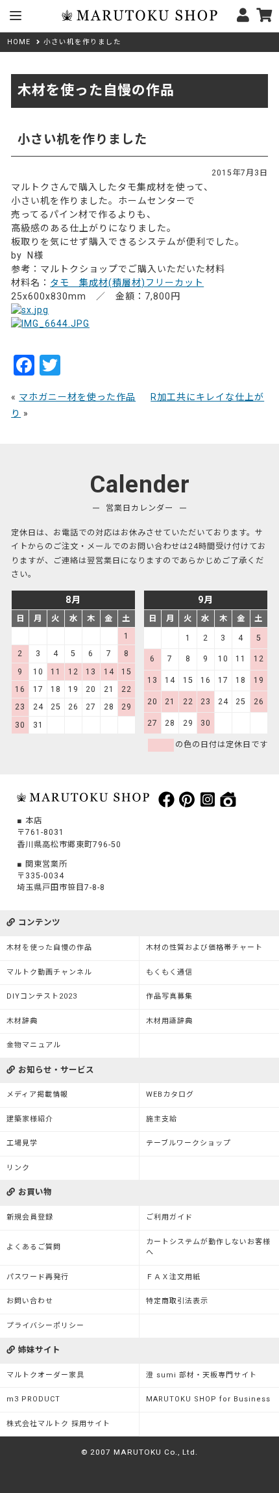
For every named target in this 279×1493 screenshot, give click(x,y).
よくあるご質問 (33, 1247)
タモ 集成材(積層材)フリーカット (127, 282)
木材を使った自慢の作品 (49, 947)
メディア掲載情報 (37, 1094)
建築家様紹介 (29, 1119)
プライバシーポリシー (45, 1325)
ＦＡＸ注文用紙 (173, 1277)
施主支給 (161, 1119)
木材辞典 (22, 1021)
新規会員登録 (29, 1217)
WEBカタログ (170, 1094)
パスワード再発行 (37, 1277)
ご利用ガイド (169, 1217)
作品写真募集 (169, 996)
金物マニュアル (33, 1045)
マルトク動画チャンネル (49, 972)
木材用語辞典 (169, 1021)
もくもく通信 (169, 972)
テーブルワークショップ (188, 1143)
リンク (18, 1168)
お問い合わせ (29, 1301)
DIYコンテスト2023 (41, 996)
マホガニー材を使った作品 (77, 397)
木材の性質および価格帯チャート (204, 947)
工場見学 (22, 1143)
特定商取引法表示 (177, 1301)
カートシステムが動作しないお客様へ (208, 1247)
